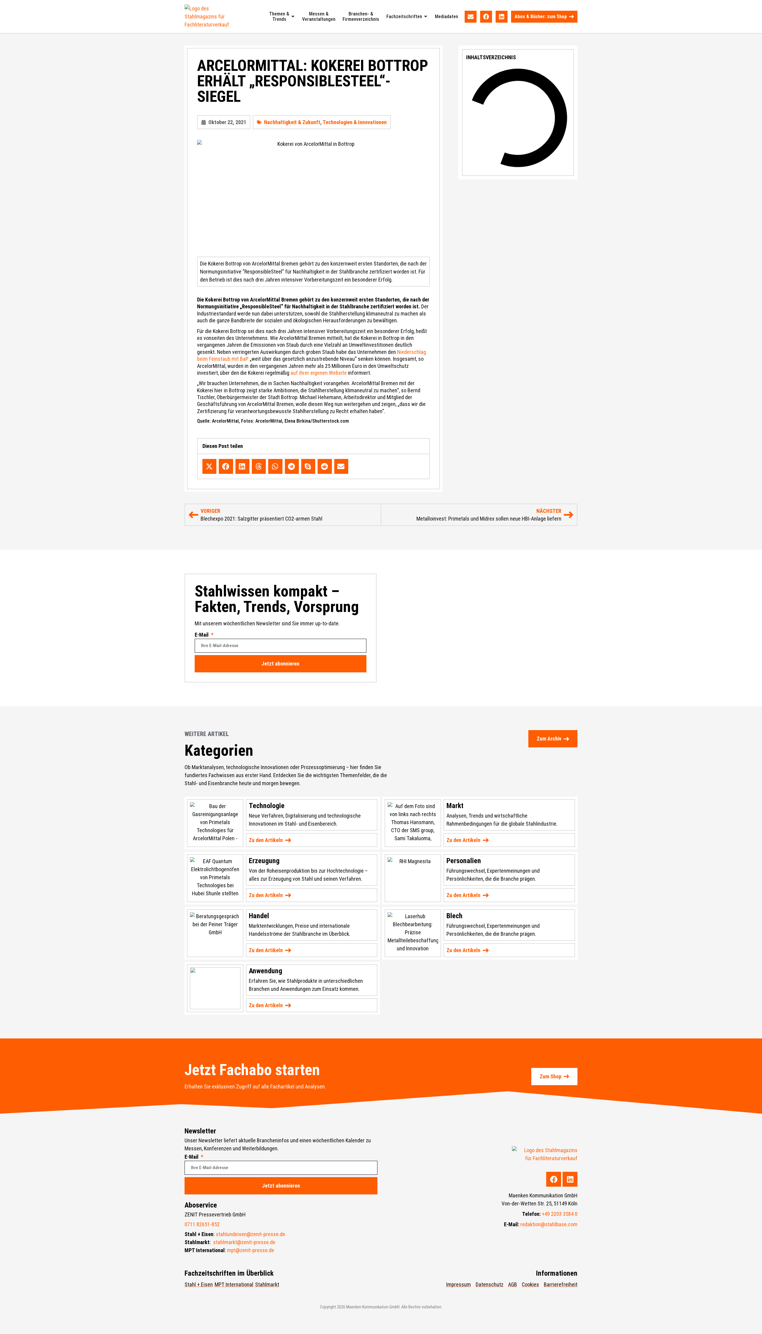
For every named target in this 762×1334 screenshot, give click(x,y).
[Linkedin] (502, 17)
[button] (209, 466)
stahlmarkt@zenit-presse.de (244, 1242)
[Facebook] (486, 17)
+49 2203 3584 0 (559, 1214)
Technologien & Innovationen (355, 122)
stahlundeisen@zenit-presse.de (250, 1234)
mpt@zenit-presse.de (250, 1250)
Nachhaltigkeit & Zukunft (292, 122)
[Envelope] (471, 17)
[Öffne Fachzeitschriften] (426, 16)
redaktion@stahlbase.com (548, 1224)
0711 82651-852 (202, 1224)
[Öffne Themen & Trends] (293, 16)
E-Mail (202, 635)
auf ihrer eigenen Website (319, 373)
